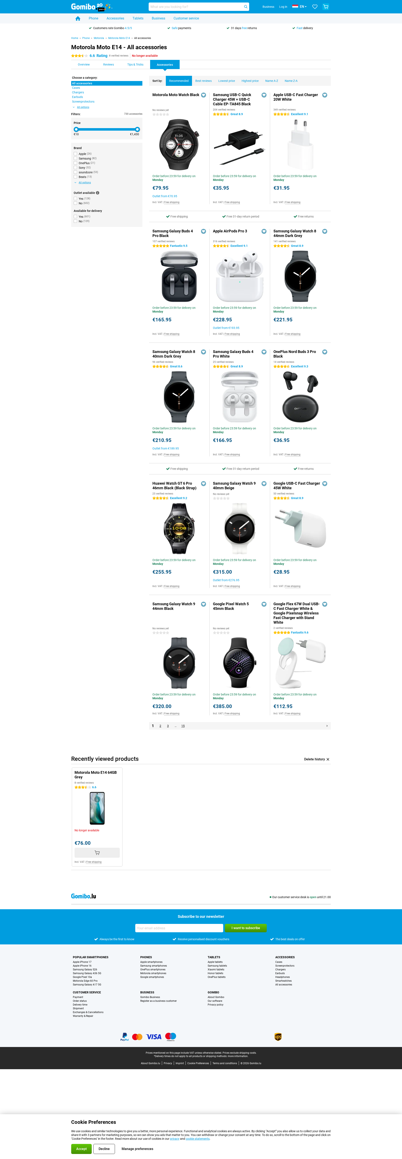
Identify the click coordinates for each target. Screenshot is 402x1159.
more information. (238, 1056)
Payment (78, 997)
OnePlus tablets (216, 977)
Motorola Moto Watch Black (175, 95)
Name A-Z (271, 80)
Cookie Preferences (198, 1063)
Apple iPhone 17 (82, 962)
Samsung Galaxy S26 (85, 969)
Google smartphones (152, 977)
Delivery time (80, 1004)
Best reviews (203, 80)
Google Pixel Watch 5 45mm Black (231, 606)
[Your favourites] (315, 7)
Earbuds (280, 973)
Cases (278, 962)
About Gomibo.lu (150, 1063)
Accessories (115, 18)
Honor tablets (215, 973)
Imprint (180, 1063)
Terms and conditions (225, 1063)
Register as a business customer (158, 1000)
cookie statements (198, 1138)
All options (83, 107)
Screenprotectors (284, 965)
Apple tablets (215, 962)
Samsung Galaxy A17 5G (87, 984)
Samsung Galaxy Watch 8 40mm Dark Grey (173, 353)
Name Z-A (291, 80)
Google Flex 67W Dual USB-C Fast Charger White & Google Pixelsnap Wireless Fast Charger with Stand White (296, 613)
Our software (215, 1000)
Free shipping (171, 202)
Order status (80, 1000)
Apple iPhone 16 (82, 965)
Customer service (186, 18)
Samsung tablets (217, 965)
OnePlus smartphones (152, 969)
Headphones (282, 977)
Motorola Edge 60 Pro (85, 980)
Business (158, 18)
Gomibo (213, 992)
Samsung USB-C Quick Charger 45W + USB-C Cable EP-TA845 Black (232, 99)
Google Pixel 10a (82, 977)
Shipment (78, 1008)
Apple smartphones (151, 962)
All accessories (142, 38)
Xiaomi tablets (216, 969)
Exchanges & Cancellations (88, 1012)
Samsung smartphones (153, 965)
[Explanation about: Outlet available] (97, 192)
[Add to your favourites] (203, 95)
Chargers (280, 969)
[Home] (78, 18)
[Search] (245, 6)
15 (183, 726)
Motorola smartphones (153, 973)
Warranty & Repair (83, 1016)
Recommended (179, 80)
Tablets (138, 18)
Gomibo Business (150, 997)
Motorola (99, 38)
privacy (174, 1138)
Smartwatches (283, 980)
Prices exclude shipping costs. (239, 1052)
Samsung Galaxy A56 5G (87, 973)
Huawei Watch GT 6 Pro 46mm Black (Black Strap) (174, 485)
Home (74, 38)
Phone (93, 18)
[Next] (327, 726)
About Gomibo (216, 997)
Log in (283, 6)
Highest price (250, 80)
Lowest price (226, 80)
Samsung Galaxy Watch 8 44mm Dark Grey (294, 233)
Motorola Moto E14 (119, 38)
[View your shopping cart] (326, 7)
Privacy (168, 1063)
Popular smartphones (90, 957)
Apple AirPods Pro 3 (230, 231)
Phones (146, 957)
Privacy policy (215, 1004)
